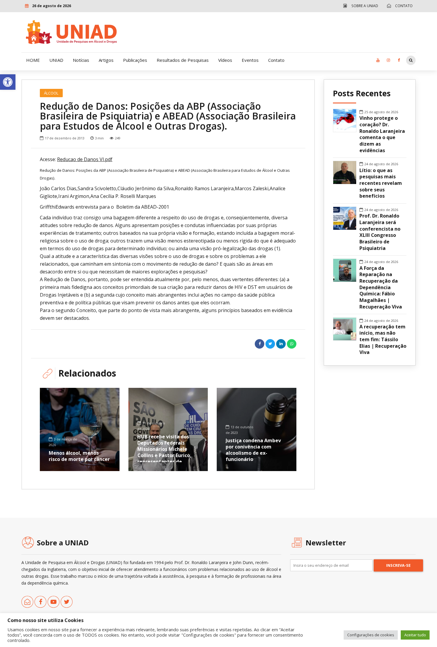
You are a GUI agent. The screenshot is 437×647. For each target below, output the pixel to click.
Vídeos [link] (225, 60)
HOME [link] (33, 60)
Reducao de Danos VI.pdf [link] (84, 159)
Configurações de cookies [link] (370, 634)
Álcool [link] (51, 93)
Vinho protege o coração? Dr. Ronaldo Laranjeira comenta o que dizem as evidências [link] (382, 134)
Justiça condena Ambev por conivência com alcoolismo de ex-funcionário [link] (253, 449)
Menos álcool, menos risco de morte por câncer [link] (79, 456)
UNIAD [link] (56, 60)
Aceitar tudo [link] (415, 634)
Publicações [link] (135, 60)
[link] (7, 82)
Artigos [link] (106, 60)
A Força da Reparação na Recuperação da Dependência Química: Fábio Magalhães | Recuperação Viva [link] (380, 287)
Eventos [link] (250, 60)
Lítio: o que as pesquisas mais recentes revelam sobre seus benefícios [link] (380, 183)
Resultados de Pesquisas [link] (183, 60)
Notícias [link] (81, 60)
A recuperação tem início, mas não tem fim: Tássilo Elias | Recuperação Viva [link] (382, 340)
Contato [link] (276, 60)
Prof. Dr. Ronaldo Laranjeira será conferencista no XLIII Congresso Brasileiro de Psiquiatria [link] (379, 232)
